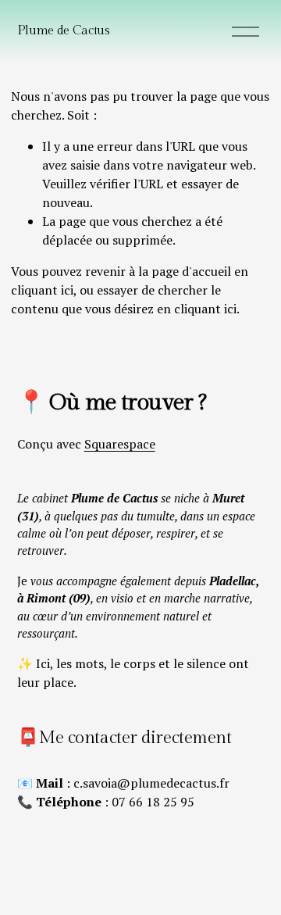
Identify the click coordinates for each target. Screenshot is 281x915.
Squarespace (119, 443)
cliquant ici (42, 289)
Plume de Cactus (63, 30)
